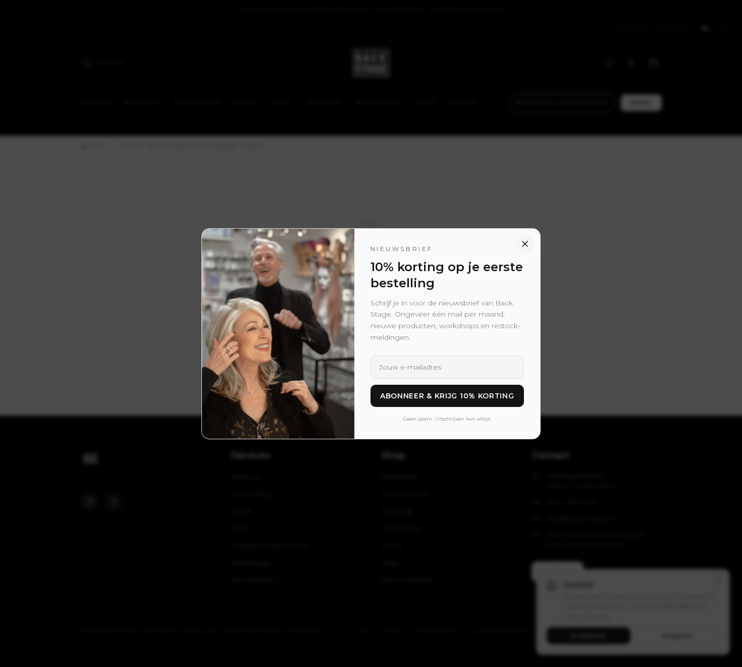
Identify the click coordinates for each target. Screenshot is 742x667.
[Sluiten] (525, 244)
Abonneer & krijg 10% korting (447, 395)
